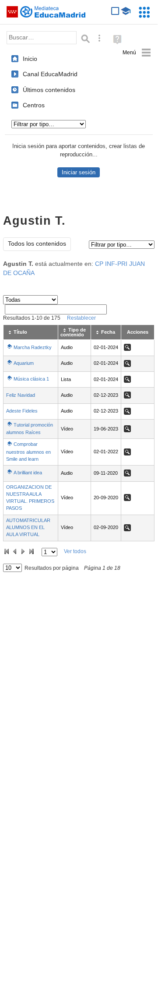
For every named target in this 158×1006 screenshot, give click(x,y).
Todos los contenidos (37, 243)
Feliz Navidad (20, 395)
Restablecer (81, 318)
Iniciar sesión (78, 172)
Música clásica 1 (31, 378)
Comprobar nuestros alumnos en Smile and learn (28, 451)
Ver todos (75, 551)
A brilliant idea (28, 472)
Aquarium (24, 363)
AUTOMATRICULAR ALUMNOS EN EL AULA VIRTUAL (28, 527)
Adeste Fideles (22, 410)
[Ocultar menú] (137, 53)
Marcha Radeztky (33, 347)
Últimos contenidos (49, 89)
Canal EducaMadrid (50, 74)
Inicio (30, 58)
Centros (34, 105)
